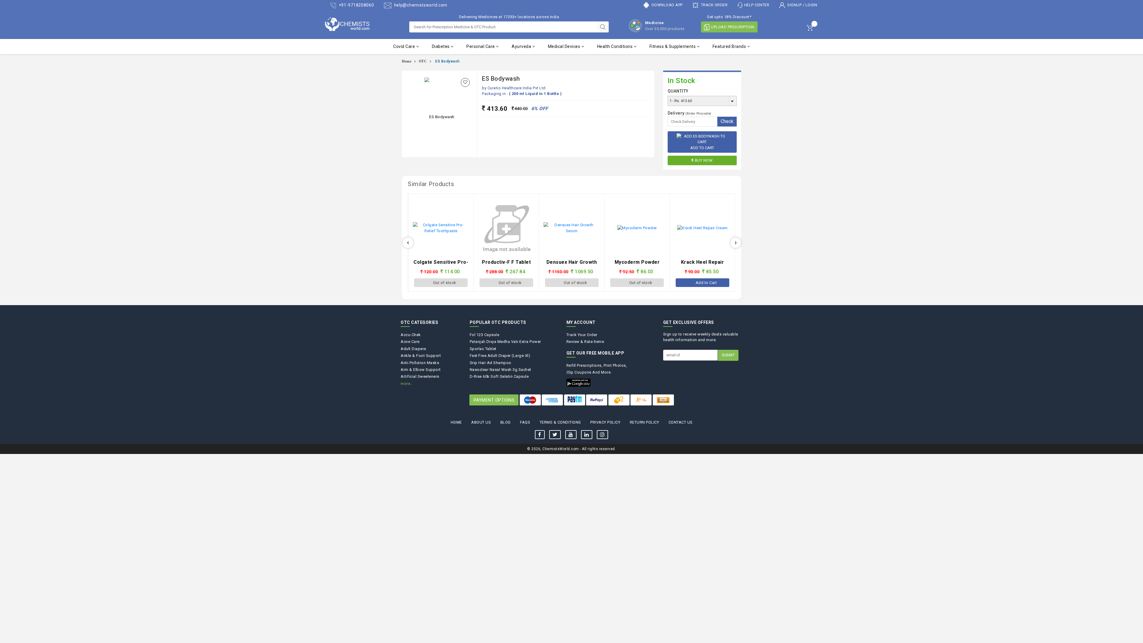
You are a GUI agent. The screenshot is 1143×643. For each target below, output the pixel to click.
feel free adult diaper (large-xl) (500, 355)
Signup (794, 5)
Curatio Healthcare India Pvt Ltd (517, 88)
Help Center (756, 5)
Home (406, 61)
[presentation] (408, 243)
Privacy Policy (605, 422)
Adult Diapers (413, 349)
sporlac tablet (483, 349)
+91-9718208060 (356, 5)
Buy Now (704, 160)
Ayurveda (522, 46)
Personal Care (481, 46)
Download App (666, 5)
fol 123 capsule (484, 335)
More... (407, 383)
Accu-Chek (411, 335)
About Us (481, 422)
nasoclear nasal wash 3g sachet (500, 369)
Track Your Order (581, 335)
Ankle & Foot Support (421, 355)
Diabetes (441, 46)
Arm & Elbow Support (421, 369)
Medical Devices (564, 46)
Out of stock (445, 282)
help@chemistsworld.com (420, 5)
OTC (423, 61)
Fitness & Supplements (673, 46)
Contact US (681, 422)
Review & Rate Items (585, 341)
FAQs (525, 422)
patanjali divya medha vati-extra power (505, 341)
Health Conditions (615, 46)
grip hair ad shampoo (490, 362)
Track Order (713, 5)
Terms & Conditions (560, 422)
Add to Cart (702, 148)
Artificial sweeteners (420, 376)
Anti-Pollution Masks (420, 362)
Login (811, 5)
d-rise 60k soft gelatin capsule (499, 376)
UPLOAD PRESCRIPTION (733, 27)
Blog (505, 422)
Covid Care (404, 46)
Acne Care (410, 341)
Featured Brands (730, 46)
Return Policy (644, 422)
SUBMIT (728, 355)
